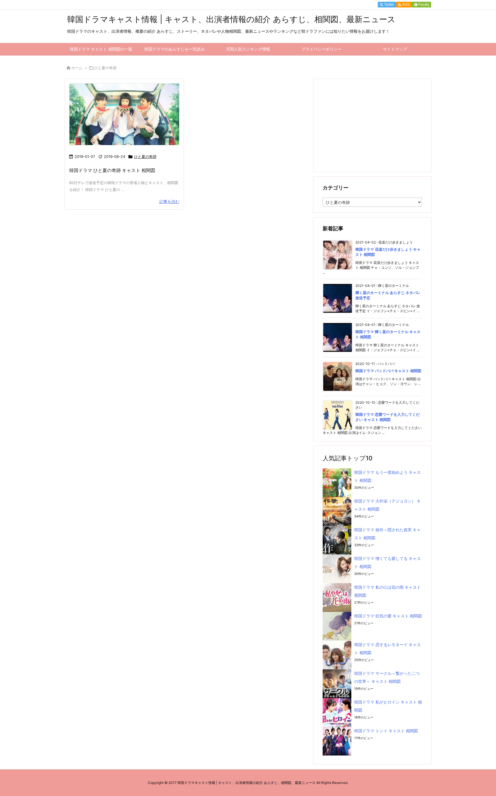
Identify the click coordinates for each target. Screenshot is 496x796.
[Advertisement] (372, 125)
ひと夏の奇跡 (145, 156)
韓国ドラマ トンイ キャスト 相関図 (386, 730)
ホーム (76, 67)
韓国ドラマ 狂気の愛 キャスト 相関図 (388, 615)
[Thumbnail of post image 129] (124, 114)
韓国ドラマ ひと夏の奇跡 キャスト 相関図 (112, 170)
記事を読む (169, 201)
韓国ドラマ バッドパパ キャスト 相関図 (388, 370)
